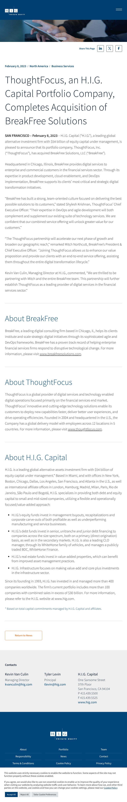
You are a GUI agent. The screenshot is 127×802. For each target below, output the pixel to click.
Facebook (118, 48)
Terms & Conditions (23, 763)
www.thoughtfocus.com (85, 429)
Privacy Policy (103, 763)
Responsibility (23, 756)
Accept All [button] (11, 794)
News (64, 756)
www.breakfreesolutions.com (60, 354)
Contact (103, 756)
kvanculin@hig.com (18, 684)
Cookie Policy (63, 763)
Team (104, 749)
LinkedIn (100, 48)
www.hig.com (87, 702)
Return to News (23, 635)
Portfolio (63, 749)
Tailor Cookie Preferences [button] (44, 794)
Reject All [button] (25, 794)
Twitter (109, 48)
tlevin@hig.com (55, 684)
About (23, 749)
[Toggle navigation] (118, 10)
